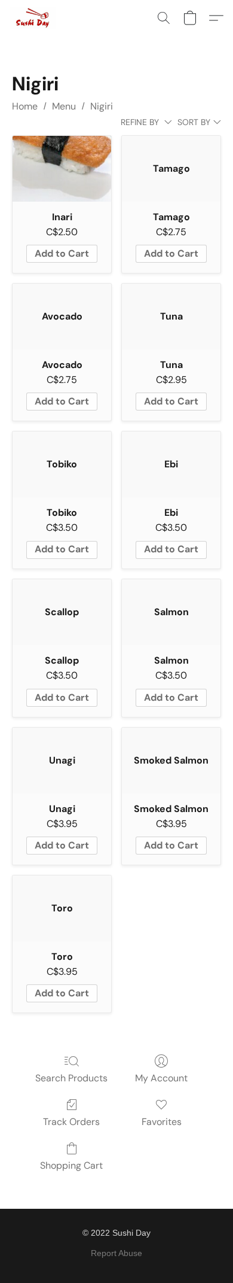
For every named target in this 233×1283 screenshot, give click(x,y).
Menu (64, 106)
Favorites (162, 1121)
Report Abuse (116, 1253)
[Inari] (62, 169)
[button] (34, 18)
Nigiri (101, 106)
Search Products (71, 1078)
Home (25, 106)
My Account (161, 1078)
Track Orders (71, 1121)
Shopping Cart (71, 1165)
